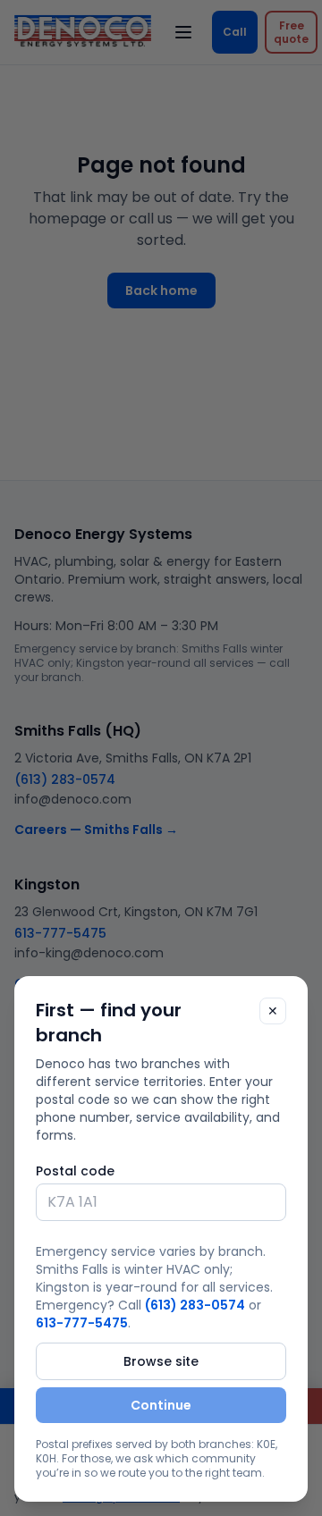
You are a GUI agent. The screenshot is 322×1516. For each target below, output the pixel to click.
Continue (161, 1405)
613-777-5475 (82, 1323)
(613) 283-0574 (195, 1305)
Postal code (75, 1171)
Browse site (161, 1361)
